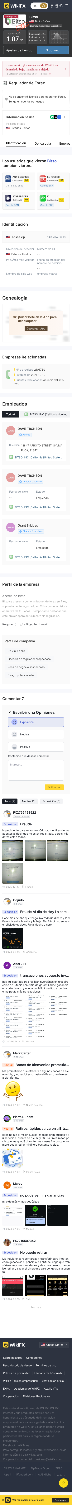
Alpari (7, 1474)
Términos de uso (46, 1365)
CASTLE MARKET (15, 1468)
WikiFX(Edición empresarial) (20, 1380)
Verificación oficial (53, 1380)
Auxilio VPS (51, 1388)
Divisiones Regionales (36, 1396)
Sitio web (53, 50)
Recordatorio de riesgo (17, 1365)
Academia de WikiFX (27, 1388)
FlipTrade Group (40, 1468)
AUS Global (45, 1474)
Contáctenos (34, 1357)
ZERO (59, 1468)
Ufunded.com (24, 1474)
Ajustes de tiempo (19, 50)
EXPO (6, 1388)
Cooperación (11, 1396)
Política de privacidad (16, 1373)
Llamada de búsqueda (48, 1373)
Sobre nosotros (12, 1357)
